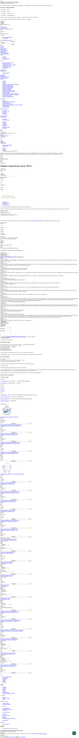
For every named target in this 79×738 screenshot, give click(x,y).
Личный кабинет (6, 708)
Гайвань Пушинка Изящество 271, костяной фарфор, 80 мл (12, 473)
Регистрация (5, 38)
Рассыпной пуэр (6, 58)
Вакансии (5, 717)
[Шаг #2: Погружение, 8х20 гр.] (6, 575)
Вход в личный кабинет (7, 37)
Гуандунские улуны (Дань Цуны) (9, 64)
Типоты (4, 689)
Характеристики (6, 202)
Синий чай (5, 112)
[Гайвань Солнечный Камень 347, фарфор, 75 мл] (10, 620)
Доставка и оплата (6, 127)
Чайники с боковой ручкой (8, 96)
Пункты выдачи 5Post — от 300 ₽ (8, 347)
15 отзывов (3, 169)
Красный (4, 678)
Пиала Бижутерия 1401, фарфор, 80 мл (8, 666)
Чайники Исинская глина (8, 85)
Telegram (2, 386)
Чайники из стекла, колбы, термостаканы (11, 84)
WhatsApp (2, 390)
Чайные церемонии (6, 704)
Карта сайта (5, 720)
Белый (4, 681)
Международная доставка (6, 350)
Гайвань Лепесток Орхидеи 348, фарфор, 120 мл (10, 443)
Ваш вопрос (2, 330)
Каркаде (4, 111)
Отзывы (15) (5, 203)
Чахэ (4, 699)
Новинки (4, 123)
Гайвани (4, 81)
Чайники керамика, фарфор (8, 86)
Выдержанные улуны (7, 66)
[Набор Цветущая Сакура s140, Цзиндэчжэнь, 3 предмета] (12, 629)
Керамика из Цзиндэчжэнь (8, 87)
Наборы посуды (6, 692)
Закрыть (2, 23)
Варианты (2, 548)
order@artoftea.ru (3, 394)
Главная (4, 148)
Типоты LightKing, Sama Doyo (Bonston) (11, 93)
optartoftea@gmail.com (4, 398)
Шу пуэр (4, 56)
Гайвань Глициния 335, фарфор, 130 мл (8, 501)
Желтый (4, 682)
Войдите (2, 256)
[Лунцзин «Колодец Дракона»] (6, 561)
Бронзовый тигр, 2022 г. (5, 599)
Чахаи (4, 83)
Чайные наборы (6, 703)
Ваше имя (2, 326)
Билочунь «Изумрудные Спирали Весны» (8, 639)
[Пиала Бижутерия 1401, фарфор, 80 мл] (8, 665)
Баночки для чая (6, 119)
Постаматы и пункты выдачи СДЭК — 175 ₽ (10, 361)
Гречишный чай (6, 110)
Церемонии (5, 124)
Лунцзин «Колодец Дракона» (6, 563)
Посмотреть (16, 2)
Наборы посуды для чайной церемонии (10, 94)
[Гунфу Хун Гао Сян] (4, 584)
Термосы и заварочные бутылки (9, 91)
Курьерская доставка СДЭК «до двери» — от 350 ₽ (11, 345)
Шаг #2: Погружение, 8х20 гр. (6, 576)
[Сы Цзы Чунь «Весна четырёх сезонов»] (8, 538)
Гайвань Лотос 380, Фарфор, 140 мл (7, 483)
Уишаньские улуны (6, 63)
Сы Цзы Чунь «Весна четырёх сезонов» (8, 540)
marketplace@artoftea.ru (4, 400)
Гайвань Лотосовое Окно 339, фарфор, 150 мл (9, 492)
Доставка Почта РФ (5, 348)
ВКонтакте (2, 388)
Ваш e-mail (2, 328)
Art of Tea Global (6, 712)
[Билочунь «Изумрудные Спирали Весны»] (9, 638)
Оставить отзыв (3, 254)
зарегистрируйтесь (10, 256)
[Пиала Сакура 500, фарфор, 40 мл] (7, 552)
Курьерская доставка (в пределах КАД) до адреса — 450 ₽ (12, 360)
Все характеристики (4, 158)
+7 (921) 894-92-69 (4, 381)
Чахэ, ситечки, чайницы (7, 103)
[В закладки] (30, 423)
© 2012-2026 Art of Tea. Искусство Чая (10, 728)
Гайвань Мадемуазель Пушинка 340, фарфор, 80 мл (10, 425)
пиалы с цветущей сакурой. (36, 220)
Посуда (4, 149)
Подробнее (2, 21)
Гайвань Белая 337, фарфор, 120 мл (7, 511)
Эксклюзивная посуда (7, 95)
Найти (13, 41)
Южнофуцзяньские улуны (8, 62)
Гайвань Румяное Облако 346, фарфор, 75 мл (9, 521)
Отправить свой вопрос (5, 337)
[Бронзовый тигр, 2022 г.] (5, 598)
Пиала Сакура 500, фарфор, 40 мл (7, 553)
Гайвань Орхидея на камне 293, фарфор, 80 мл (9, 416)
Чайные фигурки (6, 102)
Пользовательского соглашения (40, 733)
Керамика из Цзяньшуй (7, 88)
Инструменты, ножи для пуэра (9, 101)
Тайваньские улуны (7, 65)
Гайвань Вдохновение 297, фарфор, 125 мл (8, 530)
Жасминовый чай (6, 72)
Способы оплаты (4, 365)
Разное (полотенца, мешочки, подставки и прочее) (13, 104)
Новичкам (5, 121)
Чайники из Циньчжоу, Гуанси (9, 90)
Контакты (5, 128)
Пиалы (4, 82)
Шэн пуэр (5, 57)
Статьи (4, 126)
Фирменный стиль (6, 105)
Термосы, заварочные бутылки (9, 693)
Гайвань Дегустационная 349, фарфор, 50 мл (9, 453)
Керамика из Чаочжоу (7, 89)
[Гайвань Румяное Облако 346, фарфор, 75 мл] (9, 611)
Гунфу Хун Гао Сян (4, 586)
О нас (4, 716)
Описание (5, 201)
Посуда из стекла (6, 92)
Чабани (4, 100)
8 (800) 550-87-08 (3, 383)
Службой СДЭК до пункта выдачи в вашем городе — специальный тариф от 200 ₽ (17, 344)
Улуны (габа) (5, 677)
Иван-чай (5, 113)
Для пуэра (5, 118)
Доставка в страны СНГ (6, 349)
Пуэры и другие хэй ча (7, 676)
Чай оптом (5, 710)
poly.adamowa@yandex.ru (5, 396)
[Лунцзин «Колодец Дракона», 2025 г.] (8, 652)
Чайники (4, 687)
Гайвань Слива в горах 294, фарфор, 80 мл (8, 434)
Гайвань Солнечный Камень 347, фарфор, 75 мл (9, 621)
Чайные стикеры (6, 106)
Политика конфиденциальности (9, 718)
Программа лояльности (7, 709)
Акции (4, 122)
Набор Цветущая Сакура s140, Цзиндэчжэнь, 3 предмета (11, 630)
